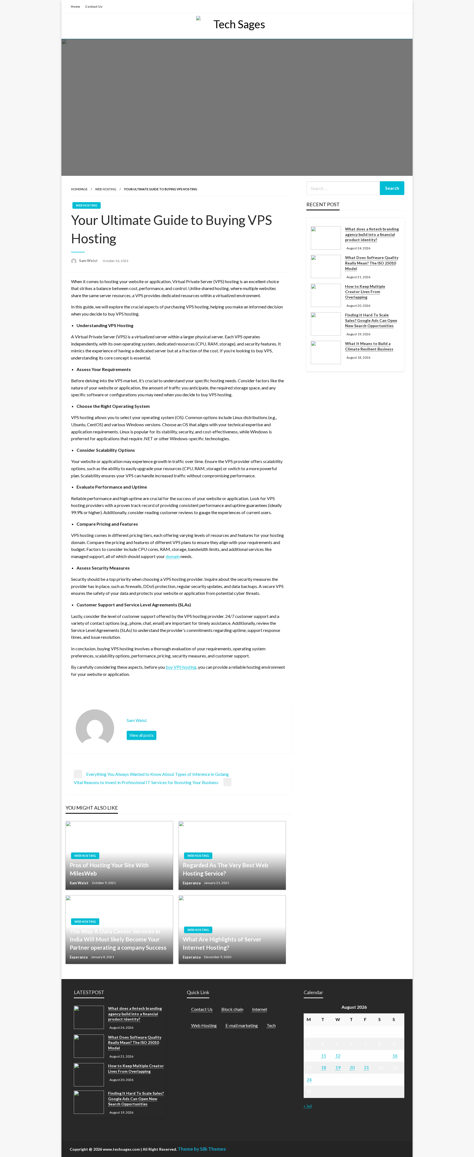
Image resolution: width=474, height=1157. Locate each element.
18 (323, 1067)
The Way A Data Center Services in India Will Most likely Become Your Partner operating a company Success (118, 939)
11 (323, 1055)
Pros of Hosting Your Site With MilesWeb (109, 869)
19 (337, 1067)
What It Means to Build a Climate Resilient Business (369, 346)
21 (366, 1067)
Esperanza (192, 883)
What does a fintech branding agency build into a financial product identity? (372, 234)
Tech (271, 1025)
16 (395, 1055)
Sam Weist (88, 260)
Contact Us (93, 6)
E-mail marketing (241, 1025)
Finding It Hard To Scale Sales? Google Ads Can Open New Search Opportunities (371, 320)
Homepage (79, 189)
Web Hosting (105, 189)
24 (309, 1079)
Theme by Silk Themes (202, 1149)
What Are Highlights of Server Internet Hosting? (222, 943)
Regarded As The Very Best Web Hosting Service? (225, 869)
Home (75, 6)
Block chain (232, 1009)
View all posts (141, 735)
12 (337, 1055)
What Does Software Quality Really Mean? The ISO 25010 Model (371, 263)
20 (352, 1067)
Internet (259, 1009)
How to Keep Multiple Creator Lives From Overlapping (365, 291)
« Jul (308, 1105)
